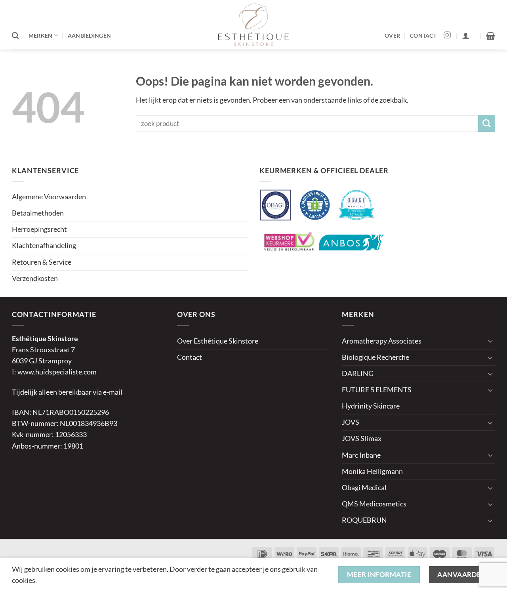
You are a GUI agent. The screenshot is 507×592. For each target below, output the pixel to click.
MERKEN (41, 35)
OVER (392, 35)
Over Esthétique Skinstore (217, 341)
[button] (466, 35)
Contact (189, 357)
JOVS (350, 422)
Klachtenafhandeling (44, 245)
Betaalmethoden (38, 213)
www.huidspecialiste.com (57, 372)
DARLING (358, 373)
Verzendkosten (35, 278)
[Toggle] (490, 341)
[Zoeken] (15, 36)
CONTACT (423, 35)
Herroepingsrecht (39, 229)
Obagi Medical (364, 487)
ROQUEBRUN (364, 520)
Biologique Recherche (375, 357)
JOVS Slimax (361, 438)
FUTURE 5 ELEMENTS (377, 390)
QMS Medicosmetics (374, 504)
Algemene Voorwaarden (49, 197)
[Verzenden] (486, 123)
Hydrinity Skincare (371, 406)
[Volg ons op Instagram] (447, 36)
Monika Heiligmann (372, 471)
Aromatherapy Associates (381, 341)
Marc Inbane (361, 455)
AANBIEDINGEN (89, 35)
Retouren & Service (41, 262)
